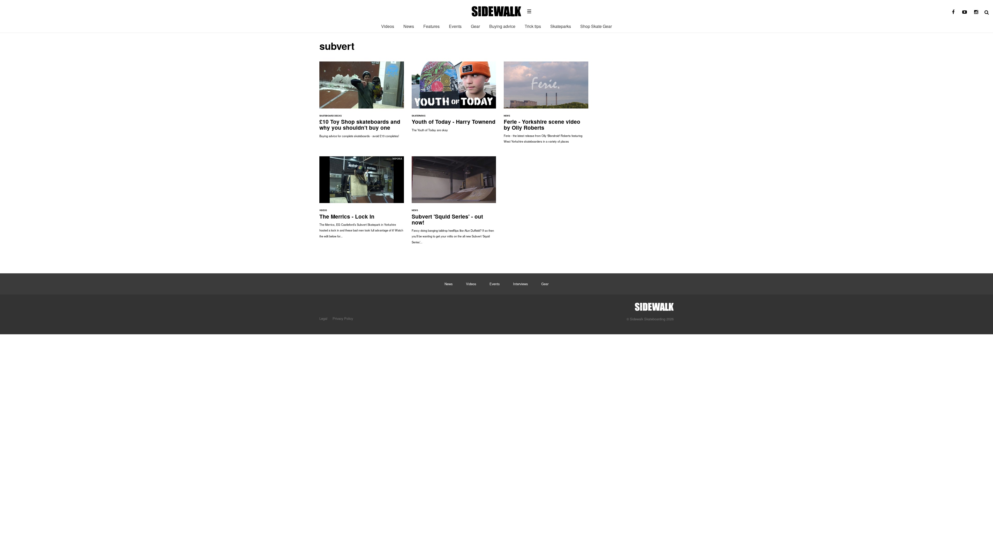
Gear (475, 26)
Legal (323, 318)
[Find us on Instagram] (976, 12)
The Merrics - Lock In (361, 199)
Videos (387, 26)
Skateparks (560, 26)
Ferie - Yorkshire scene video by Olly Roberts (546, 105)
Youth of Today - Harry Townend (454, 99)
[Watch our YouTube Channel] (964, 12)
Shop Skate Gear (596, 26)
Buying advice (502, 26)
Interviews (520, 283)
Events (455, 26)
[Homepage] (654, 305)
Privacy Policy (343, 318)
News (408, 26)
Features (431, 26)
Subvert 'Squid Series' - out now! (454, 202)
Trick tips (533, 26)
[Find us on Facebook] (953, 12)
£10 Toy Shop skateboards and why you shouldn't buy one (361, 102)
